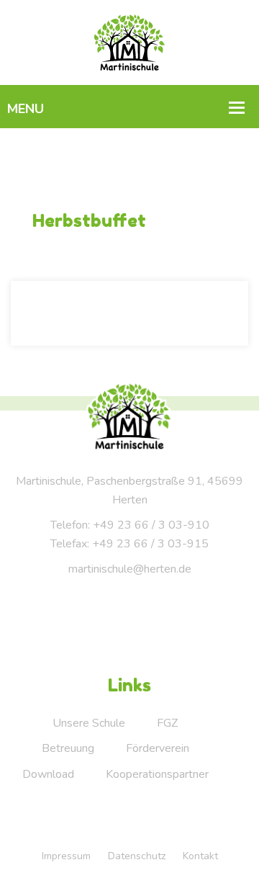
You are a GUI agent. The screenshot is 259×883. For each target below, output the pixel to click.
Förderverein (157, 748)
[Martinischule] (129, 42)
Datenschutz (136, 856)
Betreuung (68, 748)
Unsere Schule (89, 723)
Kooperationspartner (157, 774)
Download (48, 774)
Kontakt (200, 856)
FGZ (167, 723)
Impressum (66, 856)
